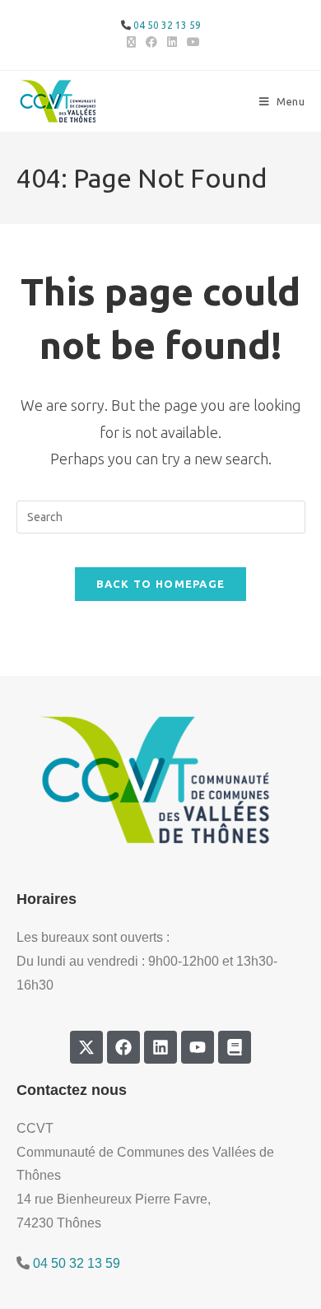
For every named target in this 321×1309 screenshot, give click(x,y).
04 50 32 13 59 (167, 25)
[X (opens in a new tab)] (131, 42)
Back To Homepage (161, 583)
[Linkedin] (160, 1047)
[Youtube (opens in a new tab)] (191, 42)
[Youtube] (197, 1047)
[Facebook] (123, 1047)
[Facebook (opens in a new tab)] (151, 42)
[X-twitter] (86, 1047)
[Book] (234, 1047)
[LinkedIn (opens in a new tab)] (172, 42)
